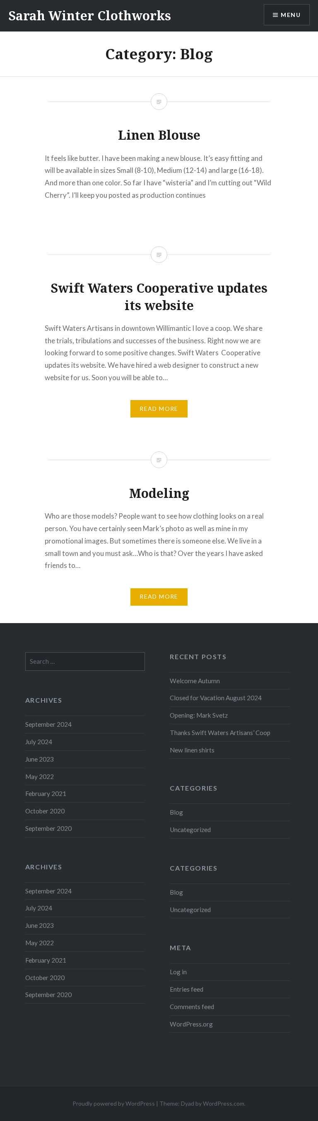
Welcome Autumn (195, 680)
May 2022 (39, 776)
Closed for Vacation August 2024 (216, 697)
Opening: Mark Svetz (199, 715)
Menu (291, 14)
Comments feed (192, 1006)
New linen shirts (192, 750)
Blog (176, 812)
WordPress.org (191, 1024)
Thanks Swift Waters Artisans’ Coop (220, 732)
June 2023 (39, 759)
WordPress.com (223, 1103)
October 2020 (45, 811)
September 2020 (48, 828)
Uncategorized (190, 829)
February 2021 (45, 793)
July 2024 (38, 741)
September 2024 (48, 724)
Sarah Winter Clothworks (89, 15)
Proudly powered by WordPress (113, 1103)
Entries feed (186, 989)
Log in (178, 971)
